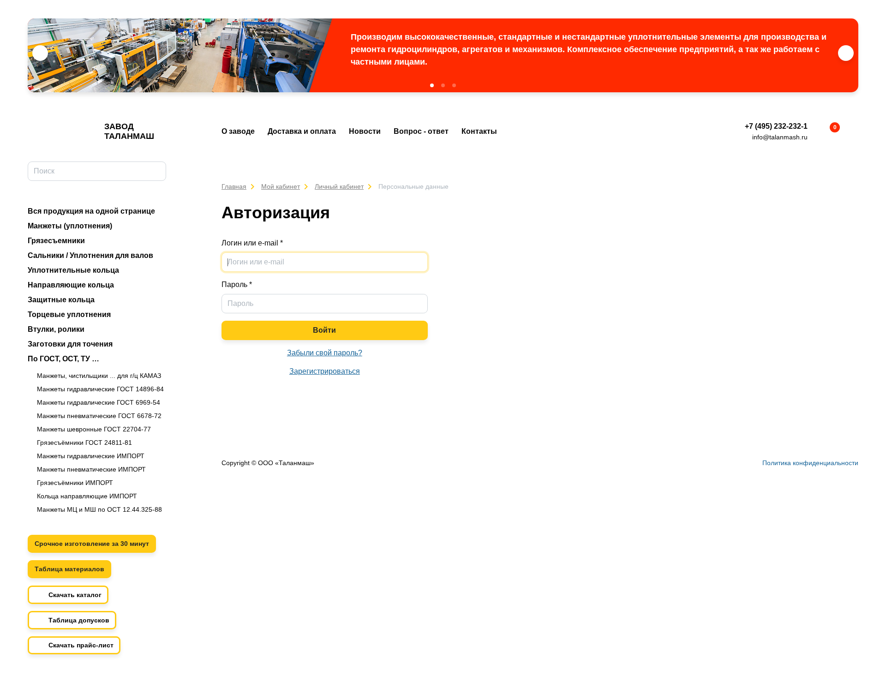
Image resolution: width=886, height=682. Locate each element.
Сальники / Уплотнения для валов (90, 255)
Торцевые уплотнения (69, 314)
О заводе (238, 131)
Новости (365, 131)
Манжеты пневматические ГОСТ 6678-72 (99, 415)
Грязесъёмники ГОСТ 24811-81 (84, 442)
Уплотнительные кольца (73, 270)
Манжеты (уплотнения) (70, 226)
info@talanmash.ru (780, 137)
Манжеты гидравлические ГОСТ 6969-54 (98, 402)
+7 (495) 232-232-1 (776, 126)
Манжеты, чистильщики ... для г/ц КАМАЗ (99, 375)
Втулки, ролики (56, 329)
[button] (432, 85)
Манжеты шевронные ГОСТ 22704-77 (94, 429)
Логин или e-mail (252, 243)
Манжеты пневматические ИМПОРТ (91, 469)
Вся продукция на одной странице (91, 211)
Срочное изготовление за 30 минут (92, 543)
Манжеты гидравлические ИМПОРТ (90, 456)
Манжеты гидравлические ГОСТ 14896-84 (100, 389)
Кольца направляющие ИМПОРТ (87, 496)
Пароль (237, 284)
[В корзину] (826, 132)
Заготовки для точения (70, 344)
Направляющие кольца (71, 285)
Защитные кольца (61, 300)
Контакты (479, 131)
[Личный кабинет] (852, 132)
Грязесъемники (56, 241)
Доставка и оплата (302, 131)
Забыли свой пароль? (324, 353)
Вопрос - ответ (421, 131)
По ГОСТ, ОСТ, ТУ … (63, 359)
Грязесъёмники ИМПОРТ (75, 482)
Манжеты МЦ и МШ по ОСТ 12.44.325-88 (99, 509)
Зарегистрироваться (324, 371)
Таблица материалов (69, 569)
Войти (324, 330)
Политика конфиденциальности (810, 463)
